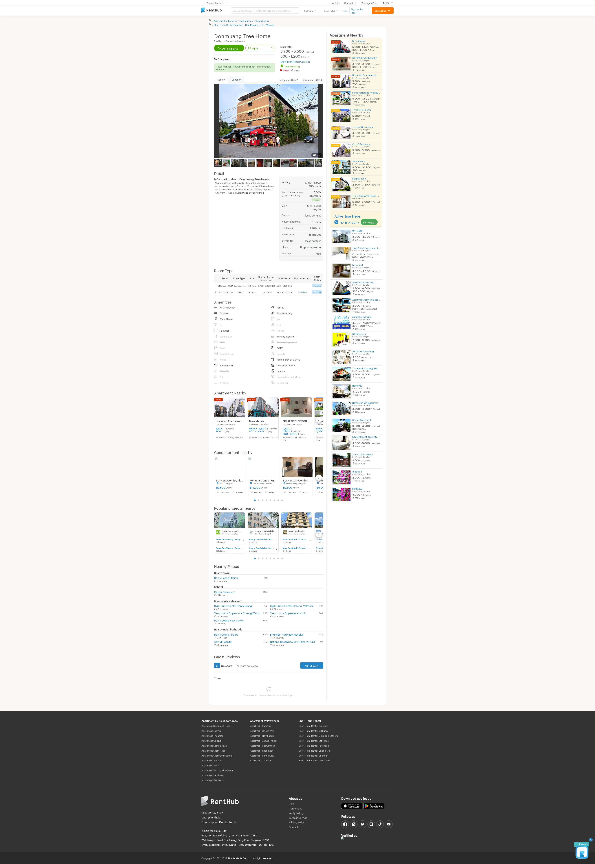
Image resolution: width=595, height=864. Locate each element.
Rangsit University (224, 592)
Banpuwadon (359, 178)
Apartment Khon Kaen (261, 750)
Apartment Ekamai (211, 730)
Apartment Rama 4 (211, 760)
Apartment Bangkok (260, 725)
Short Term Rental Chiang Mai (314, 750)
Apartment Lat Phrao (212, 775)
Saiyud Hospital (223, 641)
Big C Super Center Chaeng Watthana (291, 605)
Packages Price (369, 3)
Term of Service (298, 817)
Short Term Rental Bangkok (313, 725)
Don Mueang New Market (229, 620)
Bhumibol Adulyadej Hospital (287, 634)
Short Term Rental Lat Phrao (314, 740)
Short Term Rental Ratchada (314, 745)
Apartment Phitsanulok (262, 755)
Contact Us (350, 3)
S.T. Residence (359, 334)
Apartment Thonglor (212, 735)
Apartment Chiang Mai (262, 730)
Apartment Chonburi (260, 760)
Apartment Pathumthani (262, 745)
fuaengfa (357, 471)
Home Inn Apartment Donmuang (366, 75)
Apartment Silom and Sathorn (217, 755)
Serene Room (359, 161)
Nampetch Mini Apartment (365, 402)
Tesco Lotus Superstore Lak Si (287, 613)
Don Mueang (246, 20)
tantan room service (362, 454)
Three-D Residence (361, 109)
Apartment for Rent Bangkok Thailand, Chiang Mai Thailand (216, 10)
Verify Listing (296, 813)
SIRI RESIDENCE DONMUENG (366, 58)
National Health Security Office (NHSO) (292, 641)
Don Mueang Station (226, 577)
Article (335, 3)
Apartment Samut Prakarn (263, 740)
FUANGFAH (357, 488)
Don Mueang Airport (226, 634)
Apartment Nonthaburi (262, 735)
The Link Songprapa (362, 126)
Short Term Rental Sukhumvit (314, 730)
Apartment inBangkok (225, 20)
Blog (291, 803)
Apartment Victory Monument (217, 770)
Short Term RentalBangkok (228, 24)
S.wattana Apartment (363, 282)
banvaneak (357, 265)
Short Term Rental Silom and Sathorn (318, 735)
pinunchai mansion (361, 316)
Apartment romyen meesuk (366, 299)
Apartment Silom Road (213, 750)
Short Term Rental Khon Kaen (314, 760)
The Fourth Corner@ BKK (365, 368)
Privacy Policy (296, 822)
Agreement (295, 808)
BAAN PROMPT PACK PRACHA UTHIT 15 (366, 437)
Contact (293, 827)
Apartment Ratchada (212, 780)
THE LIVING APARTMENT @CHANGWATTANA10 (366, 195)
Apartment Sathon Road (214, 745)
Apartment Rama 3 (211, 765)
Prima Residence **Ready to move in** (366, 92)
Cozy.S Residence (361, 144)
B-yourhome (358, 40)
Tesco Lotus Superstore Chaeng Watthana (238, 613)
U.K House (357, 230)
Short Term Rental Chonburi (313, 755)
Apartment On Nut (211, 740)
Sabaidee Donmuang (363, 351)
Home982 (357, 385)
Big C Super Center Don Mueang (233, 605)
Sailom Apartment (361, 419)
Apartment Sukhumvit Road (215, 725)
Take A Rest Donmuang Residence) (366, 247)
